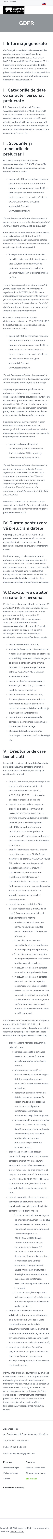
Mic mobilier (31, 1478)
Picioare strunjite (11, 1467)
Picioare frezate (11, 1473)
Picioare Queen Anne (35, 1467)
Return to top (17, 1531)
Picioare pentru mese (36, 1473)
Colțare (7, 1478)
